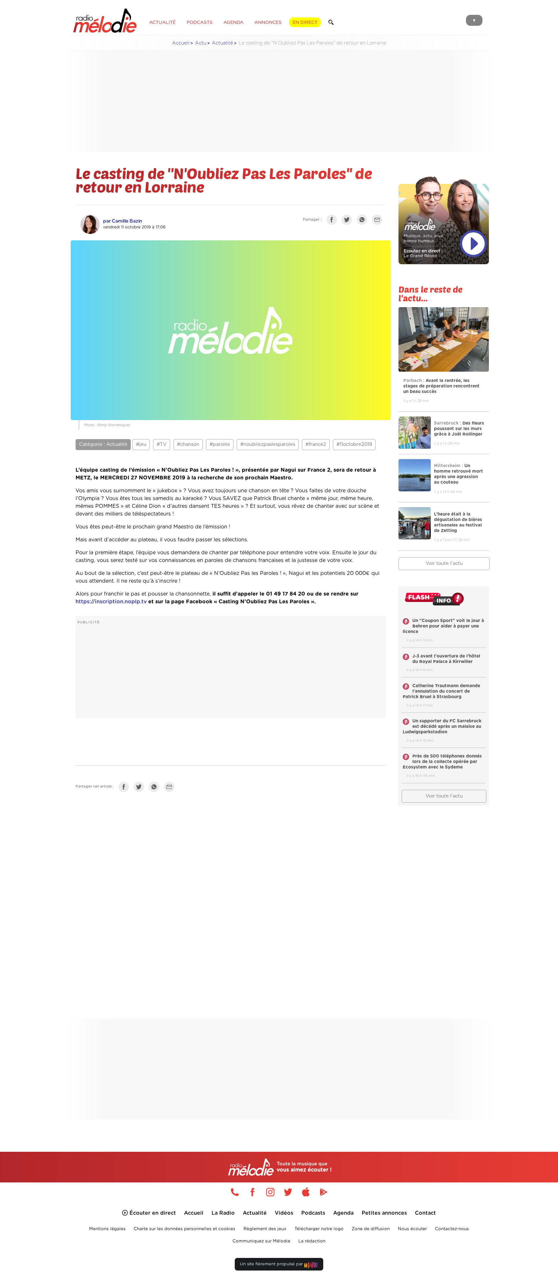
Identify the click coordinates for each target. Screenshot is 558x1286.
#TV (162, 444)
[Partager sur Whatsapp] (155, 788)
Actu (200, 43)
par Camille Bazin (122, 221)
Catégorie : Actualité (103, 444)
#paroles (220, 444)
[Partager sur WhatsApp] (363, 221)
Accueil (181, 43)
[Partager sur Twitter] (348, 221)
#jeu (141, 444)
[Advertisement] (279, 101)
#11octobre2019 (354, 444)
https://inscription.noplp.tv (111, 601)
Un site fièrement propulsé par (272, 1264)
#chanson (188, 444)
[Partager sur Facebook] (333, 221)
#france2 (315, 444)
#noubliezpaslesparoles (267, 444)
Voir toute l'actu (444, 563)
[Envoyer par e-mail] (379, 221)
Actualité (222, 43)
